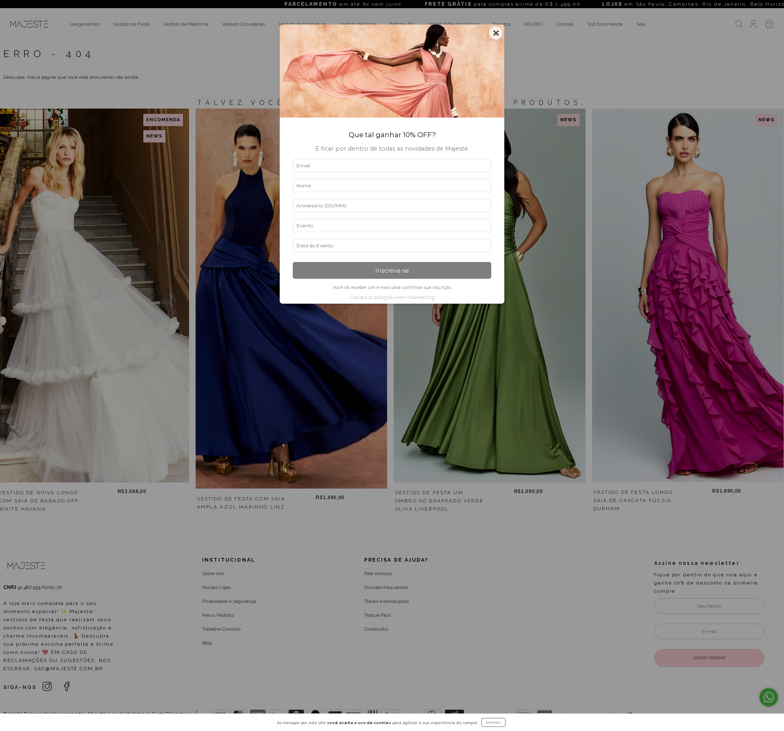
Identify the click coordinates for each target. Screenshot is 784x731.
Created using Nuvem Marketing (392, 297)
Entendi (493, 722)
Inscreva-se (392, 270)
